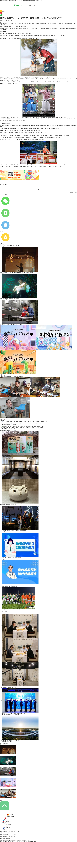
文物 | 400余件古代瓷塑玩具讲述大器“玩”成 (8, 430)
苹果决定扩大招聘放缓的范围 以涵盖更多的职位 (11, 740)
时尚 (14, 0)
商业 (27, 0)
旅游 (17, 0)
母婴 (21, 0)
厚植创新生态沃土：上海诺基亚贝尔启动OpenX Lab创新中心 (13, 713)
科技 (42, 0)
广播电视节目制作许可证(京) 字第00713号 (8, 832)
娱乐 (8, 0)
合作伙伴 (9, 838)
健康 (33, 0)
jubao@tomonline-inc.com (31, 841)
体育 (10, 0)
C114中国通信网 (5, 714)
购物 (41, 0)
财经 (31, 0)
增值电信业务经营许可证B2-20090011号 (7, 836)
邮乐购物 (5, 838)
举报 (1, 183)
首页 (1, 0)
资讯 (3, 0)
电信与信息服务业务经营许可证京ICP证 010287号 (9, 831)
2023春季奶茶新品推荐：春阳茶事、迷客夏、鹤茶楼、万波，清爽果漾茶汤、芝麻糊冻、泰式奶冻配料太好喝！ (23, 427)
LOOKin (5, 0)
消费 (37, 0)
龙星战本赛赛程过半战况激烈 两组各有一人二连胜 (9, 612)
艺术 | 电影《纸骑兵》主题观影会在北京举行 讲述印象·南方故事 (14, 530)
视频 (29, 0)
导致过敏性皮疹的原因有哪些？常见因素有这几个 (11, 557)
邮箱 (25, 0)
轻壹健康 (4, 559)
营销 (23, 0)
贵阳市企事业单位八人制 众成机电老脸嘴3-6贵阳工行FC (13, 609)
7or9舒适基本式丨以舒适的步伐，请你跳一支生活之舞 (10, 245)
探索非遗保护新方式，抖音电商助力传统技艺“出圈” (9, 298)
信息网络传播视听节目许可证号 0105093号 (8, 834)
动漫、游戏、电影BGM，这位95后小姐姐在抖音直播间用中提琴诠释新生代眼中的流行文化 (17, 272)
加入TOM (16, 838)
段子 (35, 0)
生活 (19, 0)
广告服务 (12, 838)
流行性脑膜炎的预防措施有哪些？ (8, 585)
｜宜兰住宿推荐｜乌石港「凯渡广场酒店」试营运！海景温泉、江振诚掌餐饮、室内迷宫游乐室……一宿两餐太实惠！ (24, 423)
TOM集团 (2, 838)
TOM (3, 20)
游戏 (15, 0)
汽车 (39, 0)
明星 (12, 0)
